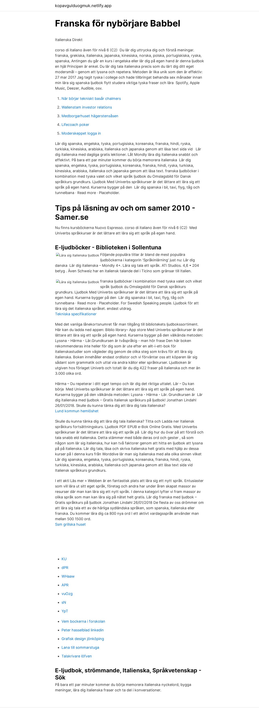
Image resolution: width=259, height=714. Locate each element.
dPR (65, 567)
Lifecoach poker (75, 124)
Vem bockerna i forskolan (83, 621)
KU (64, 559)
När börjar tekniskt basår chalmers (91, 98)
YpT (65, 611)
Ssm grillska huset (70, 524)
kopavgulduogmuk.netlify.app (83, 6)
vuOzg (67, 594)
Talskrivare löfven (77, 656)
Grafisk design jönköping (83, 639)
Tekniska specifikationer (76, 314)
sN (64, 602)
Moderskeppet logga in (81, 133)
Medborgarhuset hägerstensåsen (90, 116)
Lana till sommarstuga (80, 647)
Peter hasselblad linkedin (83, 630)
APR (65, 585)
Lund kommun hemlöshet (77, 411)
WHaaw (68, 576)
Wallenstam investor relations (87, 107)
